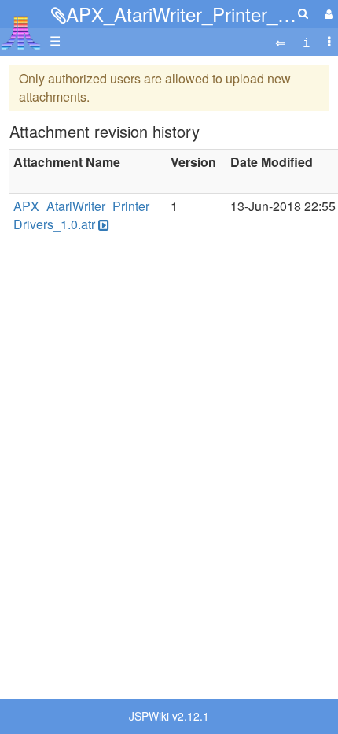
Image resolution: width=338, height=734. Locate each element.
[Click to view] (102, 225)
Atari (21, 32)
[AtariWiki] (21, 28)
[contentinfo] (306, 41)
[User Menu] (327, 14)
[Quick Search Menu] (303, 13)
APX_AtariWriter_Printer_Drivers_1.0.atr (84, 215)
